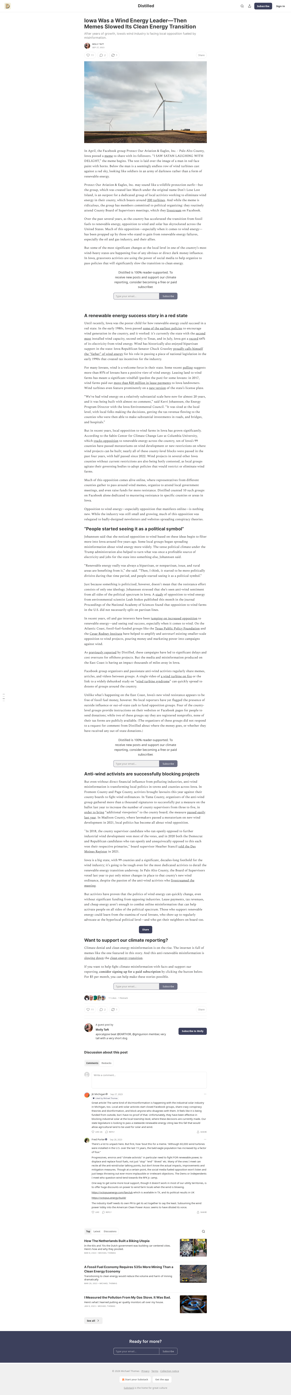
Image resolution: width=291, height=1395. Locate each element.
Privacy (145, 1371)
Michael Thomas (107, 1253)
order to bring (94, 812)
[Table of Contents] (3, 697)
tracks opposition (106, 440)
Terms (154, 1371)
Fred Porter (98, 1139)
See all (91, 1320)
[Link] (79, 315)
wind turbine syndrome (153, 681)
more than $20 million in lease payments (142, 383)
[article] (145, 1249)
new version (157, 388)
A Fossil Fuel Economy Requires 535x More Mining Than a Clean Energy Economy (128, 1269)
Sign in (280, 6)
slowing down (94, 958)
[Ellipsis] (205, 1094)
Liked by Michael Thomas (106, 1098)
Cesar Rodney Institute (106, 633)
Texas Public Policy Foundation (177, 628)
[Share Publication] (249, 6)
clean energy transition (126, 958)
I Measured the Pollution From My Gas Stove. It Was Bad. (127, 1297)
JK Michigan (98, 1094)
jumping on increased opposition (174, 618)
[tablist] (98, 1063)
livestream (174, 210)
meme (108, 156)
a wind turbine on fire (176, 676)
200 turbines (156, 200)
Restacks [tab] (106, 1063)
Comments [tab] (92, 1063)
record (193, 338)
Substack (129, 1387)
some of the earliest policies (162, 328)
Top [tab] (88, 1231)
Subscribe (263, 6)
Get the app (162, 1379)
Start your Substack (136, 1379)
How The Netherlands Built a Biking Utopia (117, 1241)
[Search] (242, 6)
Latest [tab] (96, 1231)
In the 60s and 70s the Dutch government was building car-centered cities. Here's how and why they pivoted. (127, 1247)
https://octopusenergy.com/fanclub (112, 1192)
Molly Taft (98, 44)
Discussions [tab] (110, 1231)
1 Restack (123, 997)
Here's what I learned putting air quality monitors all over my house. (124, 1302)
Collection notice (169, 1371)
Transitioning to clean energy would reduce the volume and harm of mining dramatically (128, 1277)
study (159, 594)
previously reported (103, 652)
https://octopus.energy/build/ (109, 1197)
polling (188, 367)
